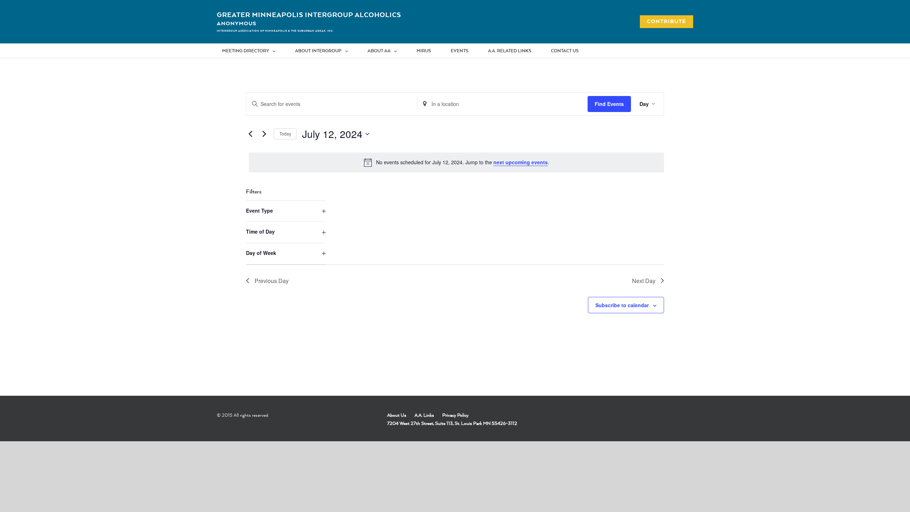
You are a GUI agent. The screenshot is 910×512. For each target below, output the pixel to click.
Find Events (609, 103)
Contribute (662, 21)
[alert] (456, 162)
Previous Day (272, 281)
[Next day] (264, 134)
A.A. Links (424, 415)
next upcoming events (520, 162)
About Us (396, 415)
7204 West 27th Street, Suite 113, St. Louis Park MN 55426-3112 (452, 423)
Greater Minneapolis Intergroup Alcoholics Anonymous (309, 19)
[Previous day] (250, 134)
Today (285, 133)
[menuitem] (253, 51)
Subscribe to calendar (622, 305)
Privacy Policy (455, 415)
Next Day (643, 281)
